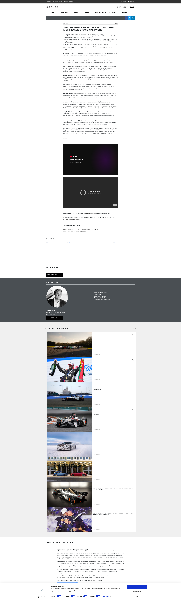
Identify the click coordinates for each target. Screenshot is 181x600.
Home (52, 12)
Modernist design (100, 12)
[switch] (73, 596)
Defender (66, 1)
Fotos (50, 18)
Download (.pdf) (52, 275)
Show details (106, 596)
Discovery (71, 1)
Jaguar (54, 1)
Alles (134, 328)
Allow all (137, 587)
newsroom (126, 7)
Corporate (49, 1)
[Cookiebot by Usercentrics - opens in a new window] (41, 597)
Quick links (111, 12)
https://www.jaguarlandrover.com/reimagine (67, 582)
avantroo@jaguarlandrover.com (102, 299)
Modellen (64, 12)
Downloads (60, 18)
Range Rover (59, 1)
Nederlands (131, 1)
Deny (137, 596)
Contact (124, 12)
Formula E (88, 12)
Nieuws (76, 12)
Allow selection (137, 591)
